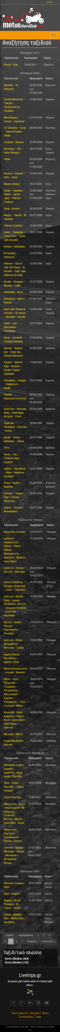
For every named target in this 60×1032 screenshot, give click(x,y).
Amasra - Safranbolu (14, 246)
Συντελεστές (26, 1016)
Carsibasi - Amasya (14, 142)
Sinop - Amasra (12, 208)
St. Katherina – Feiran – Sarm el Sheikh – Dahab (15, 131)
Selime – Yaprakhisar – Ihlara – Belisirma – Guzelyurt (15, 472)
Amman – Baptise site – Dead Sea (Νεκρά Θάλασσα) (13, 352)
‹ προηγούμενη (25, 935)
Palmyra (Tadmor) (13, 225)
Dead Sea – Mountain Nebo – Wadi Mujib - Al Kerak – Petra (15, 412)
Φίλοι (45, 1013)
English (49, 2)
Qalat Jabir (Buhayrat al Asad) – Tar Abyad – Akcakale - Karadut (15, 313)
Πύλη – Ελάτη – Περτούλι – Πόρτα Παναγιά (14, 786)
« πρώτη (9, 935)
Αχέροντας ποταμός (15, 531)
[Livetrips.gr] (30, 992)
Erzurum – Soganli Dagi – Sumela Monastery (13, 497)
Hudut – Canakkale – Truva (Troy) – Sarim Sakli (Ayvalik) (14, 236)
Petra (7, 447)
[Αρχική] (23, 18)
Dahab (7, 159)
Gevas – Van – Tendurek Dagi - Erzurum (12, 458)
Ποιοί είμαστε (19, 1013)
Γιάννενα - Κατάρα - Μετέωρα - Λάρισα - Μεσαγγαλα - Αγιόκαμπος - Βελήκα (14, 855)
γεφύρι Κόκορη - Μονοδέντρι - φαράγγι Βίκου (12, 658)
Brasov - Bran (11, 64)
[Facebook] (13, 1003)
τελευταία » (48, 941)
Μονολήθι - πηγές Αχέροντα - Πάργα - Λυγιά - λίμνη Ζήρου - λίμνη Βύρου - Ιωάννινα (15, 720)
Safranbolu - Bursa (13, 292)
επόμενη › (32, 941)
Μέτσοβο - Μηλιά (13, 734)
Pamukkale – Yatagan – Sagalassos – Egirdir (15, 384)
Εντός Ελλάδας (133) (16, 962)
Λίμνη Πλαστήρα (12, 797)
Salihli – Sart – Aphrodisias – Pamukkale (11, 327)
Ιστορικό (34, 1013)
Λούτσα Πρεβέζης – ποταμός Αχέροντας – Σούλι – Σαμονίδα (15, 586)
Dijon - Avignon (12, 893)
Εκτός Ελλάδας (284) (16, 958)
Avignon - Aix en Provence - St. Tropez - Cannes (12, 904)
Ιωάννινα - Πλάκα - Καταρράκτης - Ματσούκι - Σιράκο (14, 643)
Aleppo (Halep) (12, 184)
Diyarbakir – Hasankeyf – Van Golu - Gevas (15, 426)
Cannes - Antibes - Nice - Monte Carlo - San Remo (14, 918)
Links (38, 1016)
